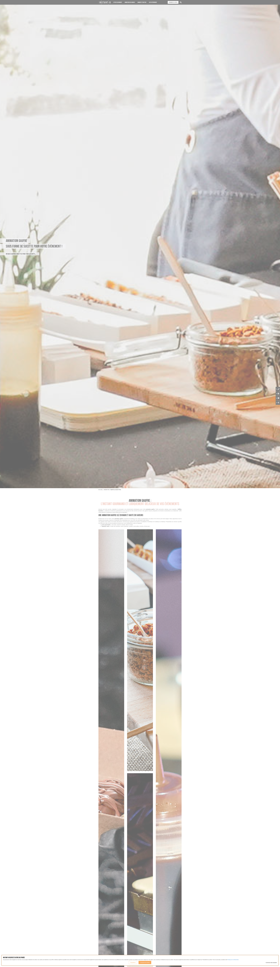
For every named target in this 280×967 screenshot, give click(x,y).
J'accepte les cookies (145, 962)
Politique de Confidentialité (233, 959)
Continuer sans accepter (271, 962)
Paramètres (133, 962)
